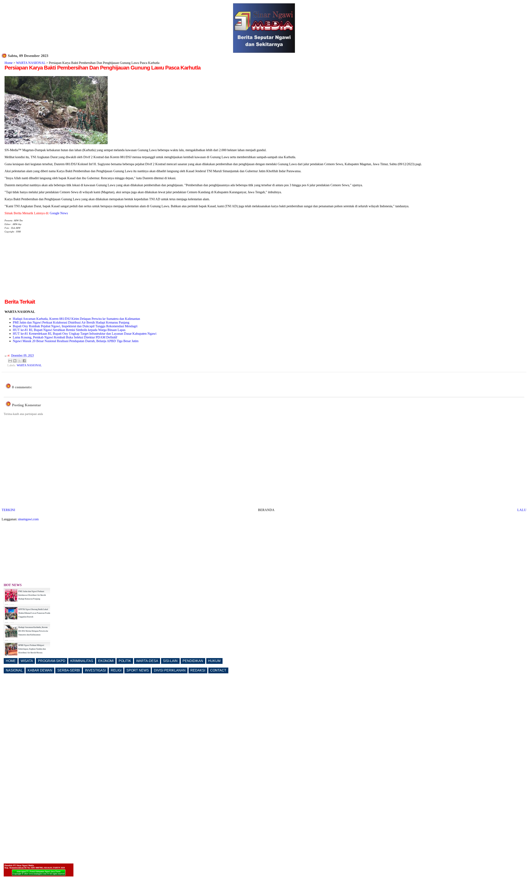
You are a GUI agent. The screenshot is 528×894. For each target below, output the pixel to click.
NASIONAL (14, 670)
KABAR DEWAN (40, 670)
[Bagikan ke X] (20, 361)
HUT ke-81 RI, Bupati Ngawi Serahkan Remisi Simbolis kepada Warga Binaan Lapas (69, 330)
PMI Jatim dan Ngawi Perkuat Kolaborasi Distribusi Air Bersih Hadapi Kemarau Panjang (71, 322)
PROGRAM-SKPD (51, 661)
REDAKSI (197, 670)
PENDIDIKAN (193, 661)
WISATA (27, 661)
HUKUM (214, 661)
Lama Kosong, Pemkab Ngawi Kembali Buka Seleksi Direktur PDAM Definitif (65, 337)
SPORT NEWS (137, 670)
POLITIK (125, 661)
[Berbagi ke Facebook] (24, 361)
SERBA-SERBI (68, 670)
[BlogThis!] (15, 361)
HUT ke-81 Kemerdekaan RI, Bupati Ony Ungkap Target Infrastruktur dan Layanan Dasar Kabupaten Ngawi (84, 333)
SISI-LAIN (170, 661)
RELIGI (116, 670)
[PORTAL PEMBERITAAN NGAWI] (264, 51)
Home (9, 63)
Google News (59, 213)
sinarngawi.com (28, 519)
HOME (11, 661)
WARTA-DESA (147, 661)
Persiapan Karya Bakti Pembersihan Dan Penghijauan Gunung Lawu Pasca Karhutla (102, 68)
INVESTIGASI (95, 670)
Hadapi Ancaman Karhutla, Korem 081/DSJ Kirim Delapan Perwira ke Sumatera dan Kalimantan (76, 318)
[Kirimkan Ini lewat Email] (10, 361)
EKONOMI (106, 661)
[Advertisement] (39, 269)
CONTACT (218, 670)
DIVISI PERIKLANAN (170, 670)
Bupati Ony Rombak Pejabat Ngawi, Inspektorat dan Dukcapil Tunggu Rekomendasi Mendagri (75, 326)
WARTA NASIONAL (30, 63)
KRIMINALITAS (81, 661)
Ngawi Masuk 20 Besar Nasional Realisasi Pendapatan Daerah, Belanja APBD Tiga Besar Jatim (75, 341)
